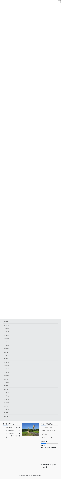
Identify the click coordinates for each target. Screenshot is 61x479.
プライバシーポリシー (47, 437)
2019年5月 (6, 416)
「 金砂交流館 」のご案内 (48, 430)
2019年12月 (7, 392)
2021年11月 (7, 321)
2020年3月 (6, 385)
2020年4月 (6, 382)
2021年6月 (6, 338)
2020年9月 (6, 365)
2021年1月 (6, 352)
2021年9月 (6, 328)
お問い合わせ (45, 434)
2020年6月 (6, 375)
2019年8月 (6, 406)
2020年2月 (6, 389)
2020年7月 (6, 372)
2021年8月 (6, 332)
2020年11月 (7, 358)
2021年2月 (6, 348)
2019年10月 (7, 399)
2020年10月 (7, 362)
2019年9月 (6, 402)
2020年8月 (6, 369)
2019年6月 (6, 412)
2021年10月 (7, 325)
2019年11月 (7, 396)
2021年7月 (6, 335)
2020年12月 (7, 355)
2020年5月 (6, 379)
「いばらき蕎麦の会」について (49, 427)
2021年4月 (6, 345)
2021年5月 (6, 342)
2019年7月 (6, 409)
